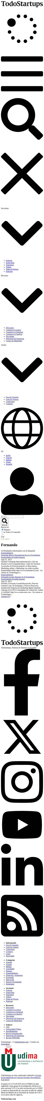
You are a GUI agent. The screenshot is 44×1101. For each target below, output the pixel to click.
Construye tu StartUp (14, 1014)
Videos (8, 997)
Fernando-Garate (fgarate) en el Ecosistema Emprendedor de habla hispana (17, 578)
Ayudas (9, 964)
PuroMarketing (11, 1031)
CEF (8, 1027)
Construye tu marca (13, 1010)
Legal (8, 954)
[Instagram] (22, 805)
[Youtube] (22, 843)
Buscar (4, 525)
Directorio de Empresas (15, 1018)
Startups (9, 971)
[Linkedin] (22, 891)
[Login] (22, 491)
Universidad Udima (13, 1029)
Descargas (10, 1008)
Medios (9, 967)
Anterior (4, 597)
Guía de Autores (12, 947)
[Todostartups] (22, 7)
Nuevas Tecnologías (14, 982)
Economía (10, 978)
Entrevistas (10, 993)
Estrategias (10, 984)
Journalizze (5, 1044)
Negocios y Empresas (14, 975)
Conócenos (10, 949)
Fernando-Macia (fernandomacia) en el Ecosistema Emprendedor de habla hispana (20, 556)
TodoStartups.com (21, 1042)
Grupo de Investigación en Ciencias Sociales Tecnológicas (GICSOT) (21, 1077)
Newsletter (10, 1016)
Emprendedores (7, 553)
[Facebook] (22, 715)
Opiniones (10, 995)
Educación (10, 980)
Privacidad (10, 956)
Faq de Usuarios (12, 945)
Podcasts (9, 1001)
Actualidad (10, 969)
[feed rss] (22, 939)
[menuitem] (24, 455)
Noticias (9, 990)
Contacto (9, 952)
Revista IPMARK (13, 1038)
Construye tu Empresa (14, 1012)
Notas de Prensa (12, 999)
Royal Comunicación (14, 1033)
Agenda (9, 962)
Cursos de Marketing (14, 1021)
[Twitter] (22, 757)
